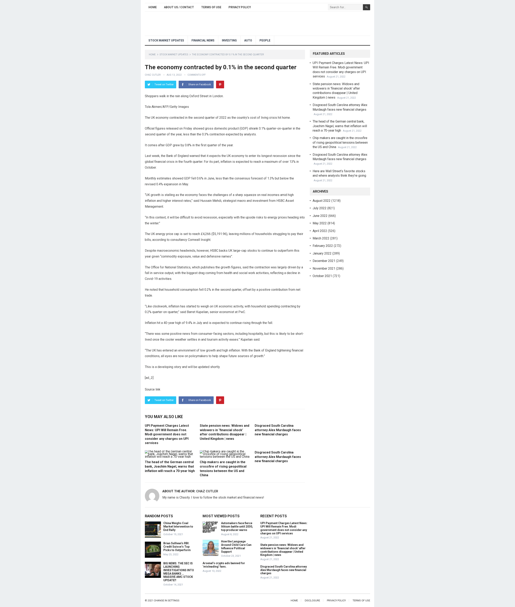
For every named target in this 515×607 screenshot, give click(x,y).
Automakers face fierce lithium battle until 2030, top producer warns (237, 526)
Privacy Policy (240, 7)
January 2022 (322, 253)
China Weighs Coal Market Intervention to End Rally (178, 526)
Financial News (203, 40)
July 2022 (320, 208)
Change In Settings (166, 600)
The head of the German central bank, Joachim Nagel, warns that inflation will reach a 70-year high (170, 466)
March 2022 (321, 238)
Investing (229, 40)
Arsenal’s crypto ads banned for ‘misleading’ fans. (224, 565)
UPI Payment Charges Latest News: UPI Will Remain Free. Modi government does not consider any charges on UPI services (167, 434)
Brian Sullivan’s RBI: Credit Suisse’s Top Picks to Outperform (177, 547)
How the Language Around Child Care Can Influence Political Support (236, 546)
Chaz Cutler (153, 74)
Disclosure (312, 600)
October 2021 (322, 276)
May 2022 (320, 223)
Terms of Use (211, 7)
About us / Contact (179, 7)
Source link (152, 389)
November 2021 (324, 268)
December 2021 (324, 261)
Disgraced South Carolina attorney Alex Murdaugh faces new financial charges (278, 430)
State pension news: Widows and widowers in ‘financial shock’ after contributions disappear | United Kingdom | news (283, 550)
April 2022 (320, 231)
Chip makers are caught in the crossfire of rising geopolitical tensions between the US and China (340, 142)
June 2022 (320, 216)
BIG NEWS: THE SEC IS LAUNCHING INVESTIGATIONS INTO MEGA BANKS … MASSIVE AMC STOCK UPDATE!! (178, 572)
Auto (248, 40)
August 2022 (322, 201)
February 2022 (323, 246)
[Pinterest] (220, 84)
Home (152, 7)
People (265, 40)
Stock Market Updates (166, 40)
